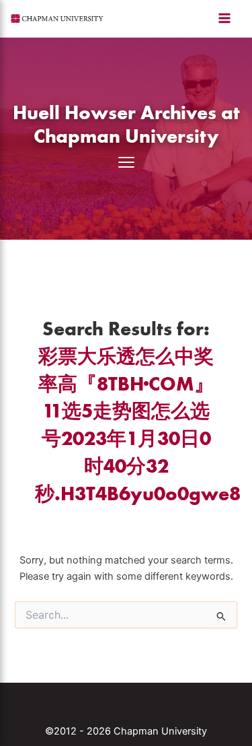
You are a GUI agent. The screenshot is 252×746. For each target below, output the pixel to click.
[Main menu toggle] (224, 18)
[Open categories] (126, 162)
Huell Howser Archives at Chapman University (126, 124)
